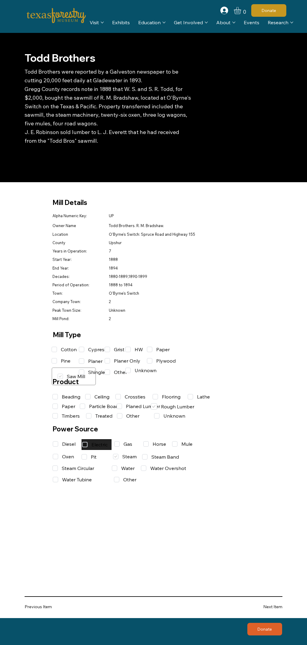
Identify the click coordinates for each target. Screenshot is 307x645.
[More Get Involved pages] (206, 22)
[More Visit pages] (102, 22)
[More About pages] (233, 22)
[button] (241, 10)
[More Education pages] (163, 22)
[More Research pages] (291, 22)
